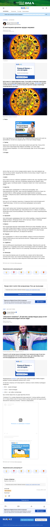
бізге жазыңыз (18, 263)
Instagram (41, 301)
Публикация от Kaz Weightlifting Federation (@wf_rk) (21, 440)
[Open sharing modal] (31, 506)
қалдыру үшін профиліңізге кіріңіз (33, 289)
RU (43, 8)
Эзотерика (5, 11)
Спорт (4, 309)
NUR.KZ (14, 84)
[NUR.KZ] (25, 8)
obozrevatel (38, 83)
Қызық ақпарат (26, 11)
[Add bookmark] (44, 506)
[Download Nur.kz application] (25, 3)
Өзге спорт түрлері (11, 309)
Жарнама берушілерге (41, 519)
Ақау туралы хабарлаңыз (27, 519)
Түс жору (19, 11)
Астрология (13, 11)
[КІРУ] (46, 8)
